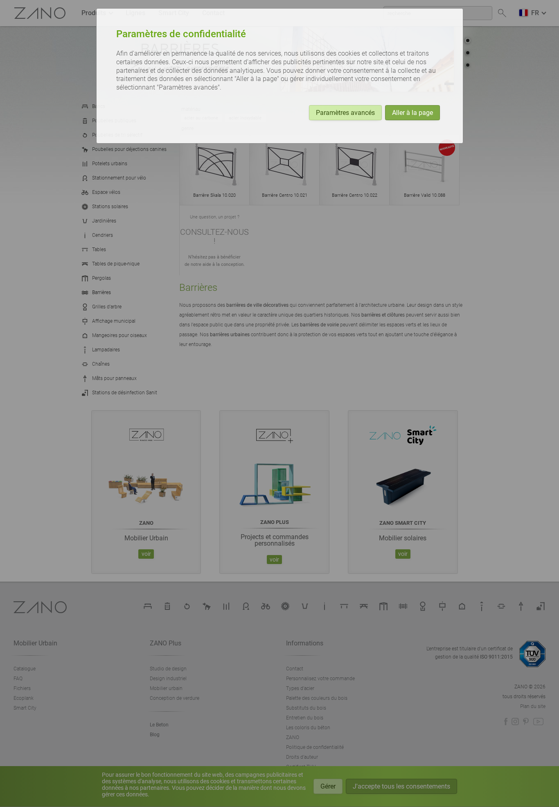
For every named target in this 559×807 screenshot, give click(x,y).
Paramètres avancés (345, 113)
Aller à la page (412, 113)
